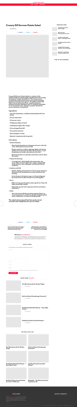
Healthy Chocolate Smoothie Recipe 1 (33, 320)
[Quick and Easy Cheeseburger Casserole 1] (13, 298)
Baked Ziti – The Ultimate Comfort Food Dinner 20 (63, 53)
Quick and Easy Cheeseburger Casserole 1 (34, 296)
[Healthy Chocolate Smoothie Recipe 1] (13, 322)
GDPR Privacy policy (67, 405)
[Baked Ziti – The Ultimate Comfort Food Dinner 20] (38, 373)
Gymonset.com (12, 396)
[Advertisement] (38, 14)
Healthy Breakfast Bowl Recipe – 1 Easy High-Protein (64, 38)
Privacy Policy (53, 405)
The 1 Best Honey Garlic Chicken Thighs (33, 284)
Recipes (36, 4)
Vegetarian (42, 4)
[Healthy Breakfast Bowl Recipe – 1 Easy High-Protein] (13, 310)
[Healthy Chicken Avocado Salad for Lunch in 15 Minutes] (16, 373)
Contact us (48, 405)
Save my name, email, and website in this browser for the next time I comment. (24, 270)
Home (32, 4)
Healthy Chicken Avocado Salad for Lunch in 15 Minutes (64, 48)
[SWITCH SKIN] (68, 4)
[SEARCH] (70, 4)
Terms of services (60, 405)
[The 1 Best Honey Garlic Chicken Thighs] (13, 285)
